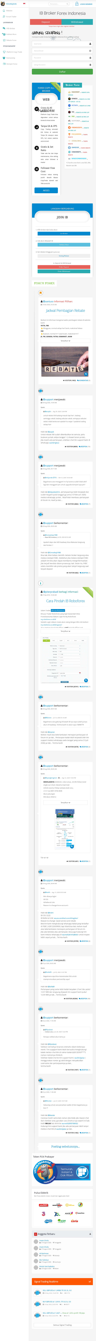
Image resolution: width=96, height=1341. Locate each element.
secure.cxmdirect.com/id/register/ (66, 918)
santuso (49, 301)
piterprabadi (51, 591)
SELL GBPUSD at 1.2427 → (64, 1313)
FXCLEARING (76, 134)
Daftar (62, 71)
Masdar (49, 1101)
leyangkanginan (51, 778)
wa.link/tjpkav (54, 443)
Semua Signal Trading (62, 1325)
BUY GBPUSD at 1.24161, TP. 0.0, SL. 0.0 (57, 1302)
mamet (52, 732)
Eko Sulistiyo (44, 1260)
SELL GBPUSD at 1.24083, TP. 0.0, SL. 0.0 (57, 1290)
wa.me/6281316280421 (70, 934)
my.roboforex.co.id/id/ (48, 619)
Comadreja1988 (51, 535)
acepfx (48, 411)
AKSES (46, 190)
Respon (83, 446)
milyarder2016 (51, 478)
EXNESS (74, 98)
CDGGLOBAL (76, 141)
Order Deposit (64, 267)
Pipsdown (49, 1030)
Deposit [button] (46, 21)
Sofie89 (48, 972)
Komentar (83, 380)
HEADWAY (76, 92)
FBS (73, 116)
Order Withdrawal (64, 271)
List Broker (64, 233)
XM (73, 112)
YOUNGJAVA (11, 4)
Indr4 (48, 892)
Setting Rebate (64, 256)
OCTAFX (75, 105)
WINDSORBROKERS (79, 158)
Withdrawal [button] (77, 21)
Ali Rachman (43, 1253)
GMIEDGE (75, 147)
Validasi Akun (64, 245)
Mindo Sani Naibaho (46, 1266)
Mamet (48, 718)
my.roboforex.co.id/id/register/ (51, 625)
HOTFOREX (76, 121)
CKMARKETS (76, 152)
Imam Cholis (44, 1240)
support (49, 399)
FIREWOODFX (77, 127)
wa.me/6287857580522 (70, 1123)
